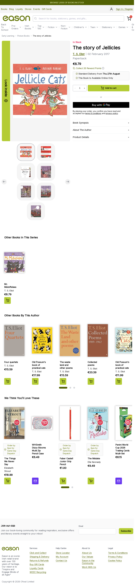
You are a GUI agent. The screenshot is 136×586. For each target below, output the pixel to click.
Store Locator (63, 552)
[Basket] (129, 19)
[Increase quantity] (84, 88)
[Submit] (36, 18)
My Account (62, 556)
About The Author (82, 130)
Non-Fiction (64, 27)
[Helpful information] (103, 68)
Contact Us (61, 560)
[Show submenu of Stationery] (114, 27)
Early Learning (8, 36)
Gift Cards (47, 9)
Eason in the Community (88, 562)
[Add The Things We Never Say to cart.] (7, 481)
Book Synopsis (81, 122)
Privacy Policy (115, 556)
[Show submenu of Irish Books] (33, 27)
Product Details (81, 137)
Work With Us (89, 567)
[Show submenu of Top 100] (43, 27)
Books (4, 9)
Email (81, 526)
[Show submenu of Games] (127, 27)
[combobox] (78, 18)
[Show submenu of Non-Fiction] (69, 27)
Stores (28, 9)
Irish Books (28, 27)
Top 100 (39, 27)
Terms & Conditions (118, 552)
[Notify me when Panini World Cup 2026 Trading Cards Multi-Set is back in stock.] (118, 481)
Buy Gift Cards (37, 564)
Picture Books (23, 36)
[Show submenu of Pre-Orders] (20, 27)
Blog (11, 9)
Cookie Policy (115, 560)
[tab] (26, 152)
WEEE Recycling (38, 572)
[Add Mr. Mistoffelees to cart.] (7, 300)
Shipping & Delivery (39, 556)
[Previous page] (4, 181)
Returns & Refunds (39, 560)
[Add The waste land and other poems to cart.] (63, 381)
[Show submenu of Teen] (97, 27)
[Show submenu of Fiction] (56, 27)
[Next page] (67, 181)
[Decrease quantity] (75, 88)
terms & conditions (93, 113)
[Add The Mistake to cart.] (91, 481)
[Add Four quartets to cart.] (7, 381)
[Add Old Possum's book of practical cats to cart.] (35, 381)
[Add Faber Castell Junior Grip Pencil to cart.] (63, 481)
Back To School (4, 27)
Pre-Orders (14, 27)
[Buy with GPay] (101, 105)
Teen (92, 27)
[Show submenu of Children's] (86, 27)
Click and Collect (38, 552)
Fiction (51, 27)
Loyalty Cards (36, 568)
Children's (79, 27)
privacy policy (112, 113)
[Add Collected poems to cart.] (91, 381)
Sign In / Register (124, 9)
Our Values (87, 556)
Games (121, 27)
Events (36, 9)
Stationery (107, 27)
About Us (87, 552)
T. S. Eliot (79, 54)
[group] (36, 91)
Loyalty (19, 9)
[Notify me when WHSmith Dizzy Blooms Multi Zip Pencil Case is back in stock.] (35, 481)
